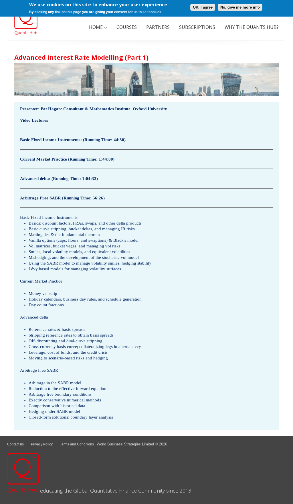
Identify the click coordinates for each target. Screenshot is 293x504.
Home (96, 27)
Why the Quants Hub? (252, 27)
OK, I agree (203, 7)
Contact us (15, 444)
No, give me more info (240, 7)
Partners (158, 27)
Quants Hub (25, 20)
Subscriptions (197, 27)
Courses (126, 27)
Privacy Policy (42, 444)
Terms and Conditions (77, 444)
